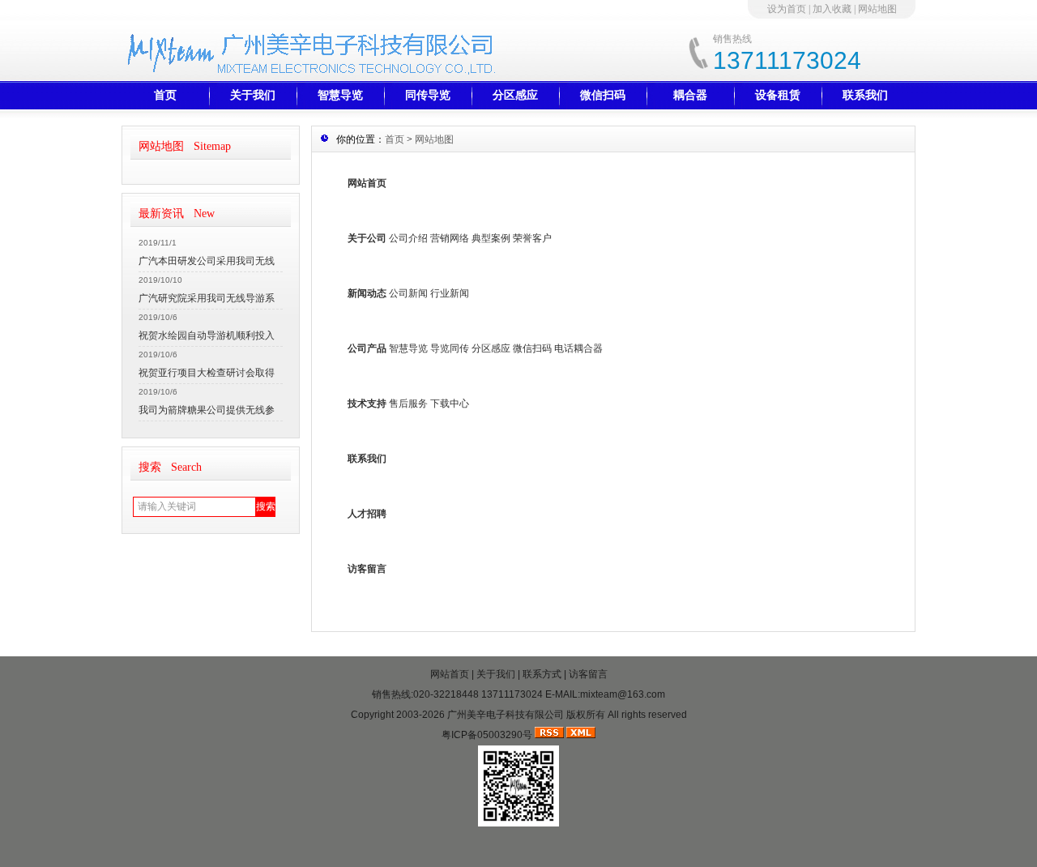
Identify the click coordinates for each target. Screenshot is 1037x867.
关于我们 (252, 95)
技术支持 (367, 403)
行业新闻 (449, 293)
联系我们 (865, 95)
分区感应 (515, 95)
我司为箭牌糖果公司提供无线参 (207, 410)
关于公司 (367, 238)
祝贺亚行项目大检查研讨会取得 (207, 372)
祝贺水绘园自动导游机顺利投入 (207, 335)
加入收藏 (832, 9)
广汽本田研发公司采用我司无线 (207, 261)
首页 (165, 95)
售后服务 (408, 403)
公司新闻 (408, 293)
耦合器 (690, 95)
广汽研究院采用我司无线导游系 (207, 298)
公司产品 (367, 348)
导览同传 (449, 348)
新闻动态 (367, 293)
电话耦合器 (578, 348)
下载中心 (449, 403)
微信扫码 (602, 95)
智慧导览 (340, 95)
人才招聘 (367, 513)
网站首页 (367, 183)
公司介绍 (408, 238)
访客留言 (367, 568)
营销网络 (449, 238)
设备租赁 (777, 95)
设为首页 (786, 9)
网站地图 (877, 9)
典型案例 (491, 238)
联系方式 (542, 674)
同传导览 (427, 95)
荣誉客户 (532, 238)
